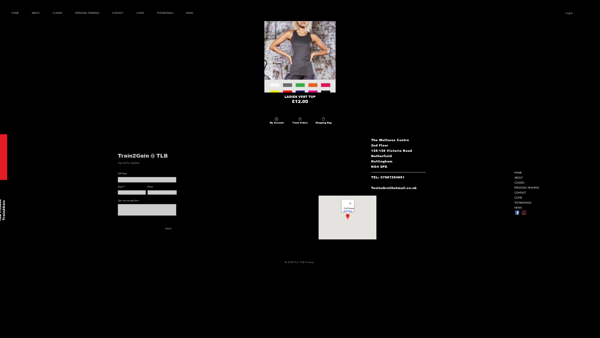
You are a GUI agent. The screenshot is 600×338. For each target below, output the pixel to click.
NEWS (518, 207)
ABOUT (518, 177)
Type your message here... (129, 200)
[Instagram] (524, 212)
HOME (518, 172)
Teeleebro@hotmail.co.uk (394, 188)
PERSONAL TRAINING (526, 187)
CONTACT (520, 192)
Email (120, 187)
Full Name (122, 173)
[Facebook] (517, 212)
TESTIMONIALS (522, 202)
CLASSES (519, 182)
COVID (518, 197)
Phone (150, 187)
